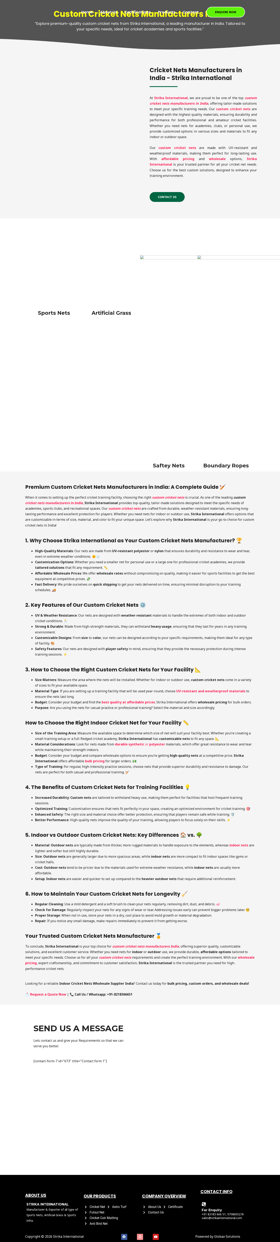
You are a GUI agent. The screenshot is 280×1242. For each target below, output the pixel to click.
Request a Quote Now (48, 994)
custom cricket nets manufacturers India (145, 946)
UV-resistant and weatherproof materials (210, 691)
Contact (191, 12)
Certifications (137, 12)
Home (87, 12)
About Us (108, 12)
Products (166, 12)
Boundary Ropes (226, 465)
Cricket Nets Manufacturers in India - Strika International (196, 74)
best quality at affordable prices (128, 702)
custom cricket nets (168, 497)
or (140, 744)
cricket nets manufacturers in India (54, 503)
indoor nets (238, 845)
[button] (225, 12)
